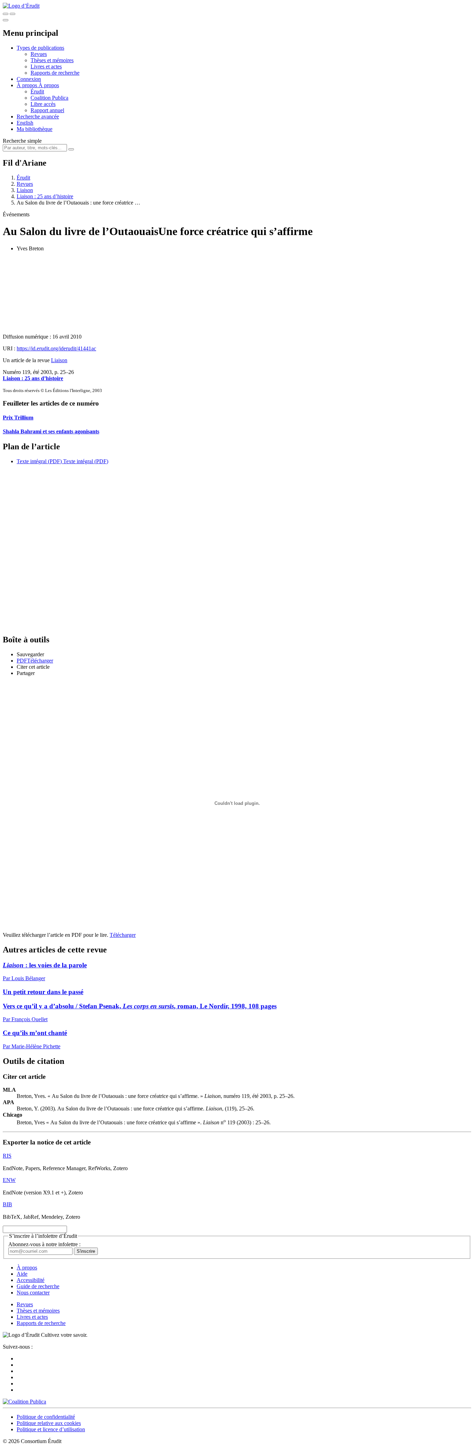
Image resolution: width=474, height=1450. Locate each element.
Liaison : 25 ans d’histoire (45, 196)
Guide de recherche (38, 1286)
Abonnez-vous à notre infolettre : (44, 1244)
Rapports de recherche (55, 73)
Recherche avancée (38, 116)
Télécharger (123, 935)
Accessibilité (30, 1280)
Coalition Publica (49, 98)
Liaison (25, 190)
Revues (39, 54)
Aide (22, 1274)
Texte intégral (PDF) (39, 461)
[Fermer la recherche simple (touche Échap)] (12, 14)
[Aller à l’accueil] (21, 6)
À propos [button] (28, 85)
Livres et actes (46, 66)
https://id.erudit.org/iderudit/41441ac (56, 348)
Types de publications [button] (40, 48)
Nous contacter (33, 1292)
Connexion (29, 79)
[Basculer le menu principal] (5, 20)
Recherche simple (22, 141)
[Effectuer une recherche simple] (5, 14)
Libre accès (43, 104)
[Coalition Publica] (24, 1402)
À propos (49, 85)
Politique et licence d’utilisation (51, 1429)
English (25, 123)
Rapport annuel (47, 110)
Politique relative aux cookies (49, 1423)
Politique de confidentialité (46, 1417)
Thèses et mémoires (52, 60)
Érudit (37, 91)
